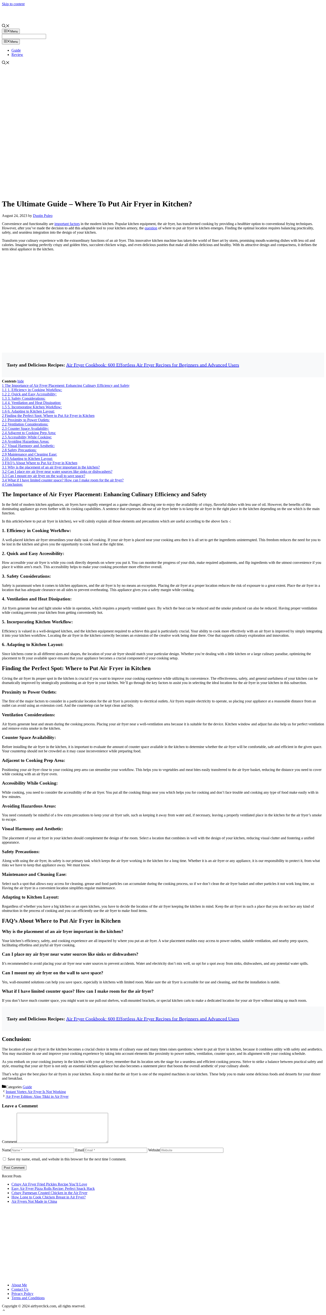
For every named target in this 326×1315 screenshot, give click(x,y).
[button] (4, 1311)
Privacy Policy (22, 1294)
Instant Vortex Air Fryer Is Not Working (36, 1092)
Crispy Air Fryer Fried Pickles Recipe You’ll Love (49, 1184)
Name (6, 1150)
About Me (19, 1285)
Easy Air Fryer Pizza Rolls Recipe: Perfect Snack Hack (53, 1188)
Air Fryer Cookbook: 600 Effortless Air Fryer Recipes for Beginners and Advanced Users (152, 364)
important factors (67, 224)
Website (154, 1150)
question (151, 228)
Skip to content (13, 4)
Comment (9, 1142)
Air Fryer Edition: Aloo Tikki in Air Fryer (37, 1096)
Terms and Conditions (28, 1298)
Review (17, 55)
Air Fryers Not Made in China (34, 1201)
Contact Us (19, 1289)
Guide (16, 50)
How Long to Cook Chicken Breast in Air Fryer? (48, 1197)
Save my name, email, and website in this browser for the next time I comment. (67, 1159)
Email (79, 1150)
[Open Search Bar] (6, 26)
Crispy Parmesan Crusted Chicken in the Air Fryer (49, 1193)
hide (20, 381)
